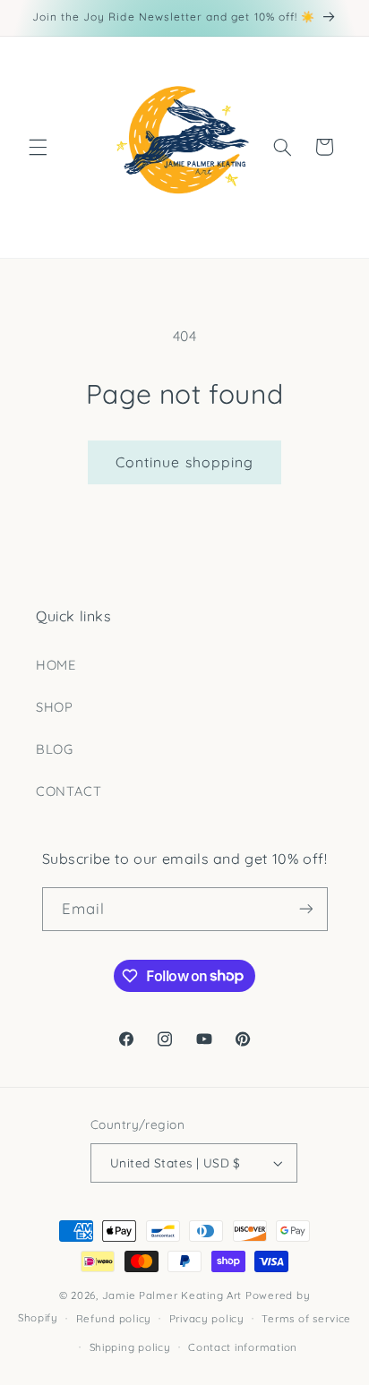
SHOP (54, 706)
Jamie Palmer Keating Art (172, 1295)
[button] (37, 146)
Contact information (242, 1347)
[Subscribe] (305, 909)
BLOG (54, 748)
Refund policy (114, 1318)
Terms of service (306, 1318)
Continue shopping (184, 462)
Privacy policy (207, 1318)
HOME (56, 664)
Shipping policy (130, 1347)
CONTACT (68, 790)
